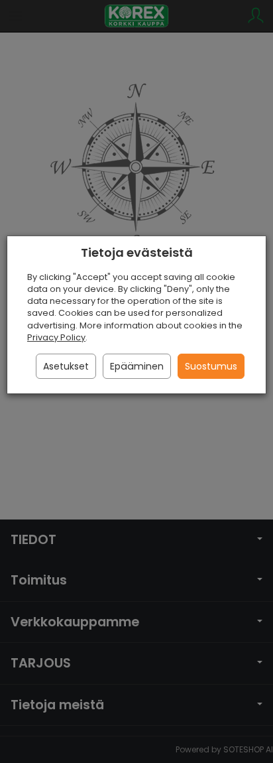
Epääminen (137, 366)
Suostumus (211, 366)
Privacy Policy (56, 337)
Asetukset (66, 366)
